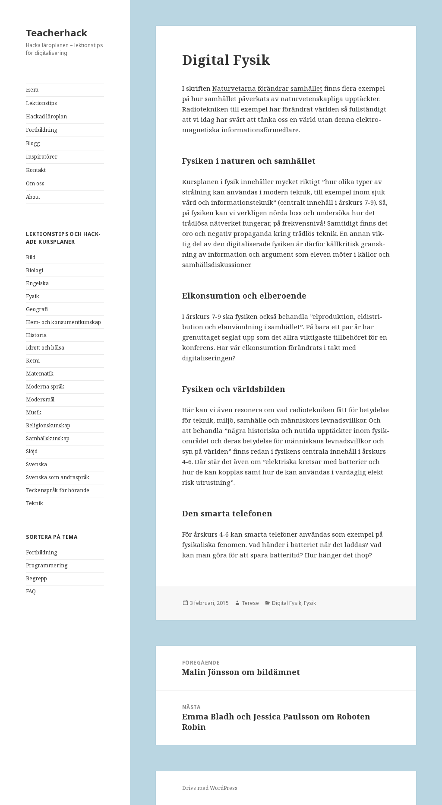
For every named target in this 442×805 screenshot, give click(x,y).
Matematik (40, 373)
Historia (36, 335)
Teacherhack (56, 32)
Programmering (46, 565)
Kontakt (36, 170)
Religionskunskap (48, 425)
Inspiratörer (41, 156)
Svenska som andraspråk (57, 477)
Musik (33, 412)
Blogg (33, 143)
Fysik (32, 296)
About (33, 196)
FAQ (31, 591)
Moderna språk (45, 386)
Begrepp (36, 578)
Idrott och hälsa (45, 347)
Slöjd (32, 451)
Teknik (34, 503)
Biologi (34, 270)
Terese (250, 603)
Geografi (37, 309)
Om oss (35, 183)
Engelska (37, 283)
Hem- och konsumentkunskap (63, 322)
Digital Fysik (286, 603)
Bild (30, 257)
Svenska (36, 464)
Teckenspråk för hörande (57, 490)
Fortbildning (41, 130)
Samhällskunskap (47, 438)
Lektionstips (41, 103)
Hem (32, 89)
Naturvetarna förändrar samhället (267, 88)
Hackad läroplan (46, 116)
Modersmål (40, 399)
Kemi (33, 360)
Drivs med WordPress (209, 788)
